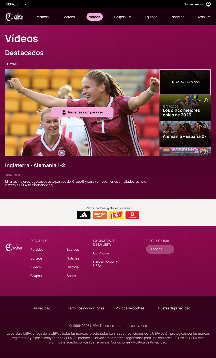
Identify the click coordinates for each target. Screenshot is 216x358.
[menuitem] (44, 17)
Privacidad (42, 308)
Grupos (36, 275)
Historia (73, 267)
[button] (123, 17)
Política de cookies (130, 308)
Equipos (73, 249)
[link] (42, 17)
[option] (185, 82)
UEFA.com (101, 253)
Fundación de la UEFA (105, 264)
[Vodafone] (132, 215)
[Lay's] (116, 215)
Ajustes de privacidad (174, 308)
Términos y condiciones (86, 308)
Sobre (71, 275)
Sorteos (36, 258)
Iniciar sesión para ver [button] (85, 112)
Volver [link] (14, 64)
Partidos (36, 249)
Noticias (73, 258)
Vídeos (35, 267)
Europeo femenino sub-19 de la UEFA (14, 17)
